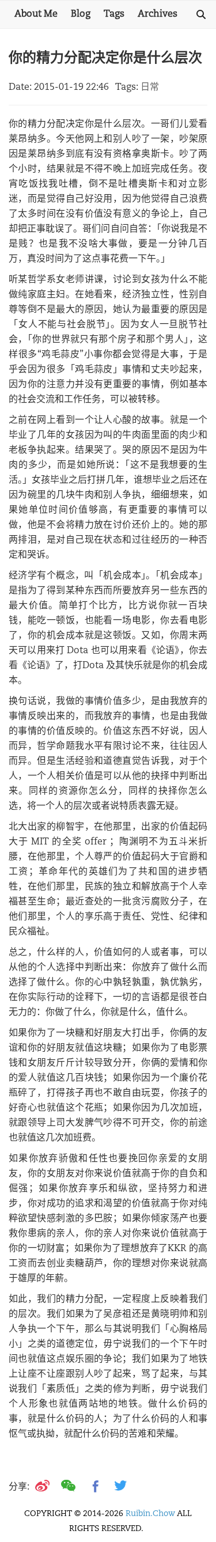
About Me (36, 14)
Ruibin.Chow (150, 1514)
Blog (80, 14)
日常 (150, 87)
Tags (114, 14)
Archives (157, 14)
